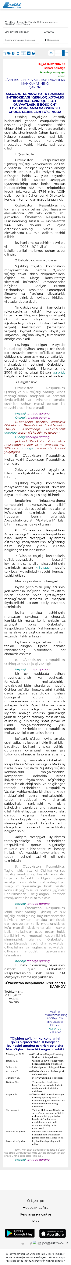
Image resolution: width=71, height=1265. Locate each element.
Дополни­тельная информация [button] (20, 40)
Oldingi (20, 417)
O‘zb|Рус (66, 53)
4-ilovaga (44, 567)
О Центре (35, 1201)
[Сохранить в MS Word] (29, 53)
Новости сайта (35, 1208)
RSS (35, 1221)
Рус (56, 53)
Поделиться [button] (53, 40)
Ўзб (60, 53)
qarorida (59, 372)
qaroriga (10, 432)
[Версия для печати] (33, 53)
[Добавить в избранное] (4, 53)
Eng (58, 53)
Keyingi (20, 413)
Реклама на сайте (35, 1214)
